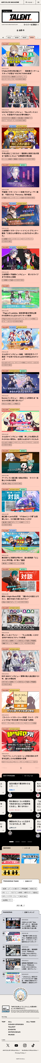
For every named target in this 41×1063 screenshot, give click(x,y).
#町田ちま (17, 403)
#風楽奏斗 (13, 76)
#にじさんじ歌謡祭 (7, 159)
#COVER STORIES (21, 79)
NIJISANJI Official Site (29, 1050)
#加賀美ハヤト (13, 640)
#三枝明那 (4, 239)
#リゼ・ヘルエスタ (7, 321)
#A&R (22, 198)
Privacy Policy (20, 1053)
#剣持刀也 (21, 159)
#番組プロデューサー (7, 643)
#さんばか (14, 319)
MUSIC (23, 165)
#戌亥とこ (34, 319)
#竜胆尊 (15, 159)
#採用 (20, 892)
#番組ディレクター (19, 643)
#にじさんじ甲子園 (19, 563)
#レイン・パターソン (19, 762)
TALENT (11, 1027)
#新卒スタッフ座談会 (31, 892)
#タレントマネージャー (13, 198)
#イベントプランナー (27, 239)
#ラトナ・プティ (6, 723)
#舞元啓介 (4, 563)
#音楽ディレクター (24, 522)
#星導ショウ (6, 889)
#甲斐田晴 (33, 640)
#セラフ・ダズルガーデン (8, 120)
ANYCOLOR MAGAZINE (10, 2)
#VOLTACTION (6, 76)
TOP (3, 1022)
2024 (32, 37)
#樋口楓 (4, 483)
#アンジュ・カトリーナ (25, 319)
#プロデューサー (22, 76)
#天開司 (11, 563)
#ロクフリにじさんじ (7, 762)
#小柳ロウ (16, 889)
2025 (24, 37)
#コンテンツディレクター (8, 79)
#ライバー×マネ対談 (30, 723)
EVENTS (13, 85)
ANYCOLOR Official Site (11, 1050)
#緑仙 (9, 483)
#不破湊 (4, 198)
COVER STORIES (16, 1024)
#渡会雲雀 (20, 118)
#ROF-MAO (5, 640)
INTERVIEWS (14, 44)
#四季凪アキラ (28, 118)
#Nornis (4, 403)
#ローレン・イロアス (32, 762)
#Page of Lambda (6, 319)
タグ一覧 (19, 905)
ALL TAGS (30, 1022)
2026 (16, 37)
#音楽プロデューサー (13, 522)
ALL (9, 37)
